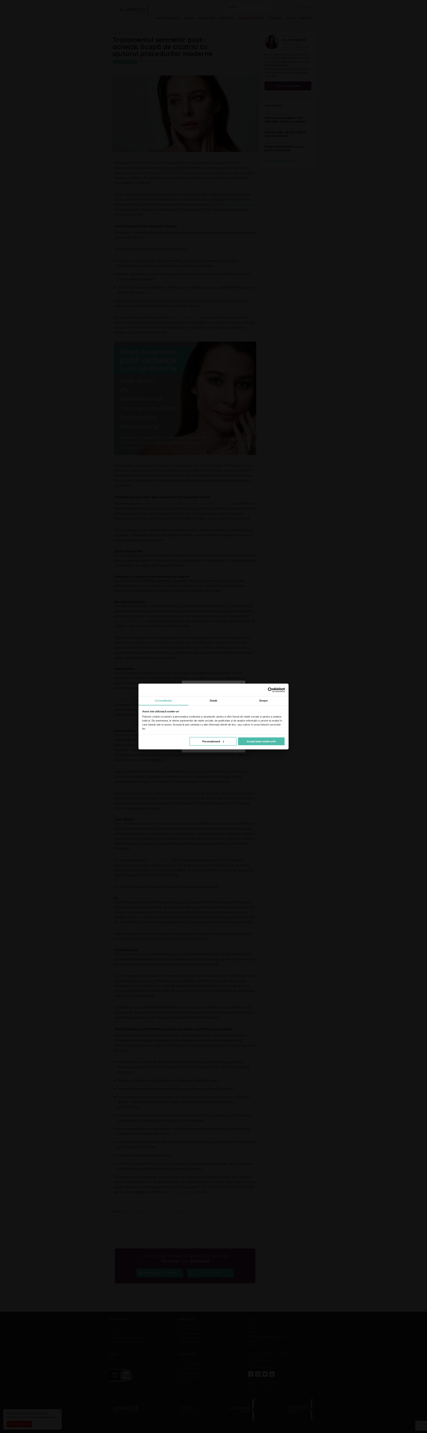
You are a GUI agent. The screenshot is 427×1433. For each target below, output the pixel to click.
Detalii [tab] (213, 700)
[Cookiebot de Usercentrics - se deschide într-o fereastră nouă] (270, 689)
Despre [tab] (263, 700)
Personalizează (211, 741)
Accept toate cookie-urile (261, 741)
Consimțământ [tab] (163, 700)
